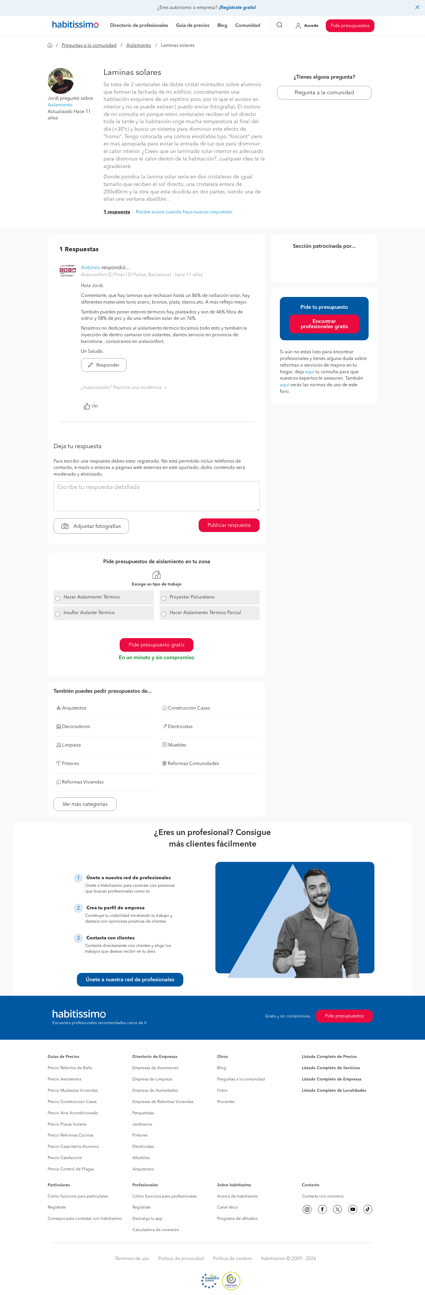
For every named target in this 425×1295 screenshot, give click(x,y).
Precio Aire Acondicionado (73, 1113)
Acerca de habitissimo (237, 1196)
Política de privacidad (181, 1259)
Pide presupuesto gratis (156, 645)
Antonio (90, 267)
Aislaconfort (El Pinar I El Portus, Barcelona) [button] (126, 275)
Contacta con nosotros (322, 1196)
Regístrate (57, 1207)
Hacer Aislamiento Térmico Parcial (205, 613)
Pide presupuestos (350, 26)
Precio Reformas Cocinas (70, 1135)
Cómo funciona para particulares (78, 1196)
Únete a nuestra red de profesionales (130, 979)
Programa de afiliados (237, 1219)
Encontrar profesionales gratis (324, 324)
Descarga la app (147, 1219)
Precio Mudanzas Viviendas (73, 1091)
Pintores (139, 1135)
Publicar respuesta (229, 525)
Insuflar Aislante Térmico (89, 613)
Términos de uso (132, 1259)
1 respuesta (117, 212)
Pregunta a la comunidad (324, 92)
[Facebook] (322, 1209)
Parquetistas (143, 1113)
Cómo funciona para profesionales (164, 1196)
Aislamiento (138, 45)
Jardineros (142, 1124)
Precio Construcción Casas (72, 1102)
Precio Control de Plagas (71, 1169)
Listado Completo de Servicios (331, 1068)
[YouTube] (353, 1209)
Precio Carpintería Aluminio (73, 1147)
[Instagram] (307, 1209)
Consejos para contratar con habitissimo (85, 1219)
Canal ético (227, 1207)
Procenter (226, 1102)
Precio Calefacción (65, 1158)
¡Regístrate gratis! (237, 7)
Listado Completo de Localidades (334, 1091)
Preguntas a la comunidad (89, 45)
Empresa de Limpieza (152, 1079)
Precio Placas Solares (67, 1124)
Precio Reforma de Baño (70, 1068)
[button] (61, 81)
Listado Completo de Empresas (331, 1079)
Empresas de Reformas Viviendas (162, 1102)
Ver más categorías (85, 804)
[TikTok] (368, 1209)
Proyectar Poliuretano (192, 597)
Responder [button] (107, 365)
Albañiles (141, 1158)
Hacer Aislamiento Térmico (92, 597)
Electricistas (143, 1147)
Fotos (222, 1091)
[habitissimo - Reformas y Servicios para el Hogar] (75, 26)
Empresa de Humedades (155, 1091)
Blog (221, 1068)
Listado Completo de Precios (329, 1057)
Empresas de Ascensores (155, 1068)
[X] (337, 1209)
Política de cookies (232, 1259)
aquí (309, 372)
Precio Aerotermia (64, 1079)
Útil (95, 406)
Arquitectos (143, 1169)
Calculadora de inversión (155, 1230)
